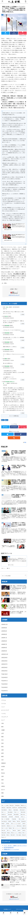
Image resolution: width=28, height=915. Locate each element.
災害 (2, 776)
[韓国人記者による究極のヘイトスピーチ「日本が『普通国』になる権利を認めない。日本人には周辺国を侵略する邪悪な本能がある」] (17, 463)
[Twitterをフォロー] (9, 565)
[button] (25, 575)
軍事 (2, 793)
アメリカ (3, 703)
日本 (3, 420)
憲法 (2, 746)
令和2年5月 (4, 651)
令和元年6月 (4, 667)
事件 (2, 726)
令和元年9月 (4, 657)
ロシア (3, 720)
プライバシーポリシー (20, 909)
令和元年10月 (4, 654)
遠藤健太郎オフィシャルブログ (11, 849)
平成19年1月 (4, 680)
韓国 (7, 420)
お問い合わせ (14, 911)
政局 (2, 753)
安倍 (2, 743)
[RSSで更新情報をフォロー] (14, 437)
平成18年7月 (4, 690)
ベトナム (3, 713)
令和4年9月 (4, 627)
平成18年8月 (4, 687)
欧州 (2, 769)
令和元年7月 (4, 664)
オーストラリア (5, 710)
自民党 (3, 786)
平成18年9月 (4, 684)
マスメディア (4, 717)
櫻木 (9, 556)
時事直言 (3, 763)
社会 (2, 783)
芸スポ (3, 789)
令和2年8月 (4, 641)
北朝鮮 (3, 730)
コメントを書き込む (14, 415)
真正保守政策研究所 (9, 847)
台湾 (2, 733)
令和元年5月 (4, 671)
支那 (2, 750)
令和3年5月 (4, 634)
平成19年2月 (4, 677)
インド (3, 707)
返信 (23, 314)
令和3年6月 (4, 631)
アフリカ (3, 700)
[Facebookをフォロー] (11, 565)
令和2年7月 (4, 644)
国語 (2, 736)
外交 (2, 740)
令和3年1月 (4, 637)
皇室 (2, 779)
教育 (2, 756)
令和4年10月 (4, 624)
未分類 (3, 766)
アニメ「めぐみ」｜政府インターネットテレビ (15, 845)
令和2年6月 (4, 647)
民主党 (3, 773)
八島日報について (7, 909)
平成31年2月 (4, 674)
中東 (2, 723)
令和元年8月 (4, 661)
